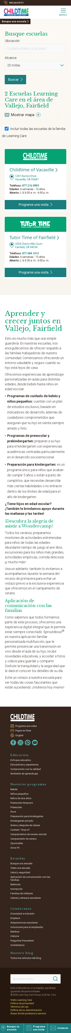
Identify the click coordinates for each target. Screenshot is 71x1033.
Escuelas (17, 858)
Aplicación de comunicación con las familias (30, 878)
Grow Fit (15, 847)
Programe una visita (26, 726)
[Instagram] (20, 742)
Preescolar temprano (21, 802)
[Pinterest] (27, 742)
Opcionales (16, 843)
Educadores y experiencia (24, 764)
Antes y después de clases (25, 825)
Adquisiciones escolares (24, 922)
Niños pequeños (19, 793)
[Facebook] (13, 742)
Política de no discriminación (26, 1010)
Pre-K (13, 811)
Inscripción (16, 889)
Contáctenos (17, 945)
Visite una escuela (20, 868)
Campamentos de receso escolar (28, 834)
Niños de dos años (20, 798)
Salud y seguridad (20, 872)
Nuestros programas (28, 784)
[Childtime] (14, 11)
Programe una (33, 205)
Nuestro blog (21, 953)
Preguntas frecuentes (22, 940)
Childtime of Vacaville (31, 169)
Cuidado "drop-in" (20, 829)
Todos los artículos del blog (25, 958)
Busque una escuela (14, 21)
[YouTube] (35, 742)
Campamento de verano (23, 838)
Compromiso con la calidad (25, 769)
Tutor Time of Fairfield (32, 237)
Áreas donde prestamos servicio (28, 1013)
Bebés (13, 789)
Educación (19, 755)
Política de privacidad (22, 1003)
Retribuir (15, 931)
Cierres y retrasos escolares (25, 898)
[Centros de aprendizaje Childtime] (22, 717)
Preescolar (16, 807)
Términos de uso (19, 1006)
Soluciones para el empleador (26, 927)
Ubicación (12, 41)
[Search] (55, 978)
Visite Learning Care (21, 1000)
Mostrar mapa (22, 115)
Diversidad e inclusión (22, 913)
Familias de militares (21, 893)
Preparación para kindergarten (26, 816)
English (19, 735)
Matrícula (15, 884)
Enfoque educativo (20, 760)
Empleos (15, 918)
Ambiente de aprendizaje (24, 773)
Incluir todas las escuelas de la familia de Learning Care (33, 132)
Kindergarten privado (21, 820)
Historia (14, 936)
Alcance (11, 58)
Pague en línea (23, 730)
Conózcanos (21, 908)
